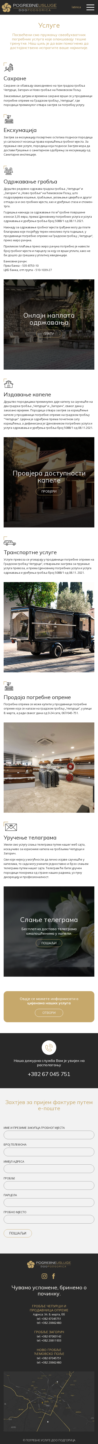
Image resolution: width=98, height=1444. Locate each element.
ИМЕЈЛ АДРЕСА (14, 1161)
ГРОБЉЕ (9, 1178)
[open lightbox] (49, 1401)
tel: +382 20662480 (49, 1322)
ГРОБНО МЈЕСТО (15, 1212)
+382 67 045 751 (49, 1074)
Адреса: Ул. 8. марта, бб (49, 1314)
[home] (29, 7)
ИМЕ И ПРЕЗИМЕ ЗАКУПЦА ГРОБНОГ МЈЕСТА (34, 1127)
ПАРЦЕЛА (10, 1195)
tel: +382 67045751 (49, 1318)
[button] (90, 7)
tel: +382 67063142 (49, 1336)
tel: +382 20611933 (49, 1340)
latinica (76, 7)
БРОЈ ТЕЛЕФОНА (15, 1144)
